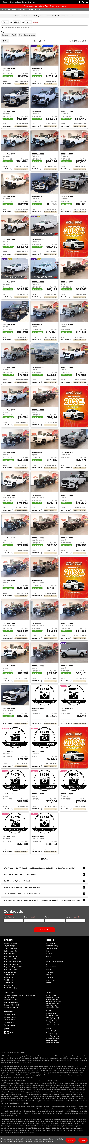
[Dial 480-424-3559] (83, 2)
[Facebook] (5, 1032)
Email (29, 917)
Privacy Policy (50, 980)
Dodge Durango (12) (10, 951)
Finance (48, 956)
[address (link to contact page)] (79, 2)
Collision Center (51, 967)
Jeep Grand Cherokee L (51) (13, 964)
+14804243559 (13, 1002)
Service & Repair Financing (54, 961)
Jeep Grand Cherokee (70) (12, 961)
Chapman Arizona (10, 1017)
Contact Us (49, 972)
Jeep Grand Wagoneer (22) (13, 967)
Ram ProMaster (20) (10, 988)
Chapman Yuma (9, 1022)
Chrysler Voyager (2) (10, 946)
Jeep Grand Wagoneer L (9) (13, 969)
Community (49, 977)
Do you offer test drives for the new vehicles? (22, 894)
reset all (35, 22)
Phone (47, 917)
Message (72, 917)
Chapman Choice (9, 1014)
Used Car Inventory (52, 946)
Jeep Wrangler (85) (10, 972)
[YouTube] (11, 1032)
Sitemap (48, 983)
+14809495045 (13, 1007)
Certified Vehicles (51, 948)
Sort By (71, 41)
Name (9, 917)
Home (4, 9)
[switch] (87, 2)
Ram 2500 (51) (8, 977)
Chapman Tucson (9, 1020)
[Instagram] (8, 1032)
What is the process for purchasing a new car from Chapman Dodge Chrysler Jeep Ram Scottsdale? (42, 900)
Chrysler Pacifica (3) (10, 943)
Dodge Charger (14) (10, 948)
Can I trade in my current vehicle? (17, 881)
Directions (49, 969)
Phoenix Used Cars (10, 1025)
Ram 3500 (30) (9, 980)
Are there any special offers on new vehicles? (22, 887)
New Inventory (50, 943)
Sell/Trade (49, 953)
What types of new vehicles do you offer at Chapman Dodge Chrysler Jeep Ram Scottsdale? (39, 868)
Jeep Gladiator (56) (10, 959)
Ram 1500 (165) (9, 975)
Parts (47, 964)
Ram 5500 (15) (8, 985)
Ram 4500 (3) (8, 983)
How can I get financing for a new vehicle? (20, 874)
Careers (48, 975)
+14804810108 (14, 1005)
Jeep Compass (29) (10, 956)
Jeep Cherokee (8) (10, 953)
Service (48, 959)
